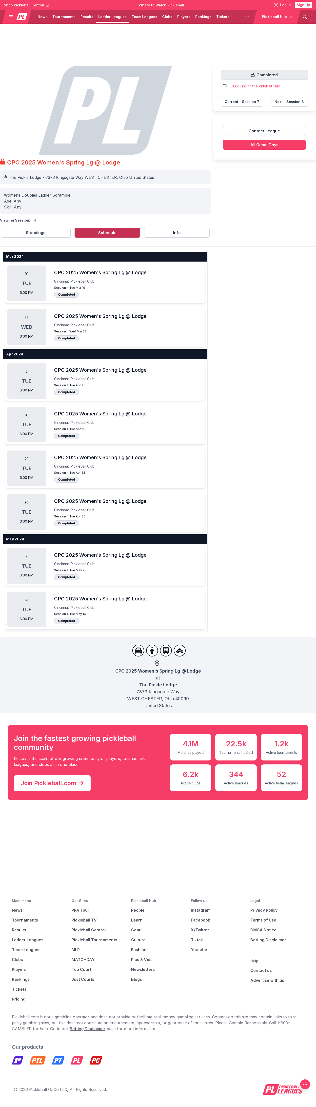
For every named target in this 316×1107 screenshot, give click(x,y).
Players (183, 17)
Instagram (201, 910)
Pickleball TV (84, 920)
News (42, 17)
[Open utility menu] (305, 1084)
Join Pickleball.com (49, 783)
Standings (35, 232)
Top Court (81, 969)
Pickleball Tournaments (94, 939)
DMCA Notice (263, 929)
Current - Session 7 (242, 102)
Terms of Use (263, 920)
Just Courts (83, 979)
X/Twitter (200, 929)
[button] (18, 16)
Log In (285, 5)
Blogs (136, 979)
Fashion (138, 949)
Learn (136, 920)
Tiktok (197, 939)
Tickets (222, 17)
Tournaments (64, 17)
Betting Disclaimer (268, 939)
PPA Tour (80, 910)
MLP (76, 949)
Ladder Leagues (112, 17)
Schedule (107, 232)
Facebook (200, 920)
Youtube (199, 949)
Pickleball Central (89, 929)
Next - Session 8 (289, 102)
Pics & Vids (142, 959)
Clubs (167, 17)
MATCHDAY (83, 959)
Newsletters (143, 969)
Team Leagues (144, 17)
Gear (136, 929)
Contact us (261, 970)
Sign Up (303, 5)
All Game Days (264, 144)
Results (86, 17)
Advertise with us (267, 980)
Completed (66, 294)
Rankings (203, 17)
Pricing (18, 999)
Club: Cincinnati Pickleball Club (255, 86)
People (137, 910)
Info (177, 232)
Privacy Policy (263, 910)
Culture (138, 939)
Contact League (264, 130)
